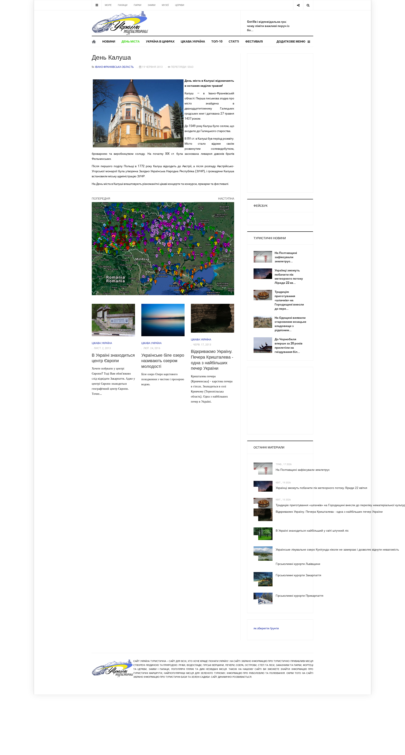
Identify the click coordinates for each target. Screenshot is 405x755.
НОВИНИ (108, 41)
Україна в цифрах (160, 41)
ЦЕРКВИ (179, 5)
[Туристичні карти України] (163, 248)
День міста (131, 41)
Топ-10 (216, 41)
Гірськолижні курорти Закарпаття (298, 575)
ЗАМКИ (151, 5)
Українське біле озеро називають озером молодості (162, 361)
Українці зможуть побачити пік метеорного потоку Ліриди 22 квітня (321, 488)
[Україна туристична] (120, 23)
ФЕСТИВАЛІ (254, 41)
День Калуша (111, 57)
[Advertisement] (204, 22)
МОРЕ (108, 5)
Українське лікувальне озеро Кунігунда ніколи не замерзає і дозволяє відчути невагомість (337, 549)
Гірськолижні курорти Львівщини (298, 564)
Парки (137, 5)
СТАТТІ (234, 41)
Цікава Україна (193, 41)
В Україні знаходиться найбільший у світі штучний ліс (312, 530)
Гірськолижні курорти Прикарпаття (299, 595)
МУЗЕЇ (165, 5)
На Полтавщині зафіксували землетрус (303, 469)
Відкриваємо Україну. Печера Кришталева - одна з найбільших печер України (329, 511)
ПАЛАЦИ (122, 5)
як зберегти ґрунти (266, 628)
